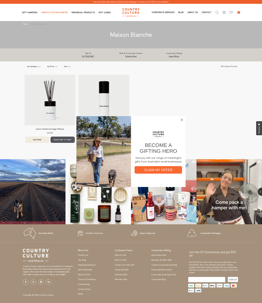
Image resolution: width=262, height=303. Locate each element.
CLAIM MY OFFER (158, 170)
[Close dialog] (181, 120)
